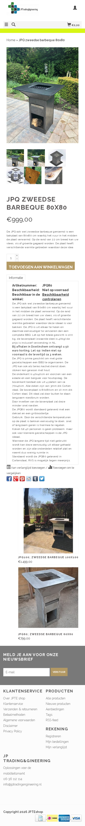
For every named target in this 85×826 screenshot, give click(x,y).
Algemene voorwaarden (19, 720)
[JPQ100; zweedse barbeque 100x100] (48, 521)
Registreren (53, 736)
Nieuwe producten (58, 704)
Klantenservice (13, 704)
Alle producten (55, 698)
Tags (49, 714)
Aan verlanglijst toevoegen (28, 467)
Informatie (16, 278)
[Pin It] (22, 478)
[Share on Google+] (15, 478)
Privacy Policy (12, 731)
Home (11, 40)
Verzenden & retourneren (20, 709)
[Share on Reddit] (28, 478)
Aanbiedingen (55, 709)
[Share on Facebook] (9, 478)
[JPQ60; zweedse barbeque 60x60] (48, 597)
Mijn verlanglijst (56, 747)
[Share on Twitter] (41, 478)
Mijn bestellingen (57, 741)
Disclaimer (10, 726)
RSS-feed (52, 720)
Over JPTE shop (14, 698)
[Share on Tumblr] (35, 478)
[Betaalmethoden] (41, 818)
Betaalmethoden (14, 714)
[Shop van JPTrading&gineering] (23, 10)
